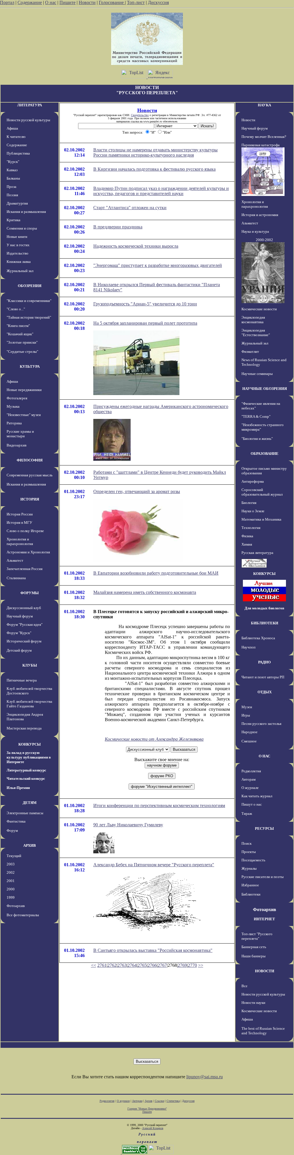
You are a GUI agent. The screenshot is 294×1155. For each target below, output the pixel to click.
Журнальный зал (20, 271)
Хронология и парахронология (20, 541)
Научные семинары (257, 373)
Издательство (17, 253)
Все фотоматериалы (23, 915)
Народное (249, 732)
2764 (132, 965)
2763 (122, 965)
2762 (112, 965)
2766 (152, 965)
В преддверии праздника (117, 226)
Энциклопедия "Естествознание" (255, 332)
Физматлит (250, 351)
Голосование (112, 2)
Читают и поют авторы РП (262, 677)
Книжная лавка (19, 261)
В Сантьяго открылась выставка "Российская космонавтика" (152, 950)
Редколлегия (251, 771)
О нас (50, 2)
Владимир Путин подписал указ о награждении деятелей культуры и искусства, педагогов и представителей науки (161, 191)
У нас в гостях (18, 245)
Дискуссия (158, 2)
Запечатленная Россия (24, 569)
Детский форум (19, 650)
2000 (11, 889)
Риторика (14, 423)
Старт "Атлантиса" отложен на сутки (130, 207)
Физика (247, 536)
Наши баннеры (253, 956)
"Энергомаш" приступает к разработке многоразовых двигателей (157, 265)
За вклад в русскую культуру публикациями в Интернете (29, 757)
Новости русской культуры (28, 120)
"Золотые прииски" (22, 342)
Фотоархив (16, 906)
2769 (182, 965)
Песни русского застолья (261, 723)
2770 (192, 965)
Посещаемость (253, 860)
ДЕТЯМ (29, 802)
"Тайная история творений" (29, 317)
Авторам (248, 779)
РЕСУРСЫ (264, 828)
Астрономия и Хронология (28, 552)
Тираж (246, 813)
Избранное (250, 885)
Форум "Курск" (19, 633)
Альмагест (15, 560)
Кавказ (12, 170)
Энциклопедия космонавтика (253, 319)
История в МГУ (19, 522)
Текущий (14, 856)
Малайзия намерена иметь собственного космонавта (144, 592)
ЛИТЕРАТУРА (29, 105)
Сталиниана (16, 578)
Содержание (30, 2)
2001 (11, 881)
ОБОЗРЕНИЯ (29, 286)
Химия (246, 544)
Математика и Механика (261, 519)
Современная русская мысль (30, 475)
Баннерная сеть (253, 947)
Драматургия (17, 203)
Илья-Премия (18, 788)
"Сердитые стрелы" (22, 351)
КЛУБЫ (29, 665)
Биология (248, 502)
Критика (13, 220)
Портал (7, 2)
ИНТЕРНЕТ (264, 919)
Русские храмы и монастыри (20, 433)
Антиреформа (252, 481)
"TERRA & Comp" (255, 416)
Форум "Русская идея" (24, 624)
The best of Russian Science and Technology (263, 1030)
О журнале (250, 788)
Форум (12, 830)
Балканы (13, 178)
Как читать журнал (256, 796)
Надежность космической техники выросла (135, 246)
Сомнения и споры (22, 228)
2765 (142, 965)
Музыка (13, 406)
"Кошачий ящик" (20, 334)
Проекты (248, 852)
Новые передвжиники (24, 390)
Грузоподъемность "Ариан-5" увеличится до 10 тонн (145, 303)
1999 (11, 897)
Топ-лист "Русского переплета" (256, 936)
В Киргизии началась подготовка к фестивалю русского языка (154, 169)
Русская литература (257, 552)
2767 (162, 965)
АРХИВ (29, 845)
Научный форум (20, 616)
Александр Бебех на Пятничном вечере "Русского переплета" (153, 864)
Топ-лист (136, 2)
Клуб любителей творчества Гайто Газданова (29, 703)
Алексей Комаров (152, 1128)
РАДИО (264, 662)
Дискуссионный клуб (24, 608)
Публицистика (18, 153)
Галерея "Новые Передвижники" (147, 1108)
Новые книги (17, 236)
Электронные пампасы (25, 813)
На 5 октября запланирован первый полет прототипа (145, 323)
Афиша (12, 128)
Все (244, 986)
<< (93, 965)
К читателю (16, 136)
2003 (11, 864)
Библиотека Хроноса (258, 638)
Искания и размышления (26, 211)
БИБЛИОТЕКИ (264, 623)
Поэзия (12, 195)
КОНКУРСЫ (29, 744)
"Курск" (13, 161)
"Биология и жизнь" (257, 438)
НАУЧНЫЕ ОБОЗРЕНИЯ (264, 388)
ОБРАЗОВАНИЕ (264, 453)
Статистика (173, 1100)
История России (20, 514)
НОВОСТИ (264, 971)
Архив (148, 1100)
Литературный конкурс (26, 770)
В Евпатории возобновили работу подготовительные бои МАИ (155, 573)
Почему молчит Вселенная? (263, 136)
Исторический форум (24, 641)
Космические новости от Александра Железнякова (154, 739)
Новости (87, 2)
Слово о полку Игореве (25, 531)
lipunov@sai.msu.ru (204, 1076)
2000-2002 (264, 240)
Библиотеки (250, 894)
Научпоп (248, 647)
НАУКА (264, 105)
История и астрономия (259, 215)
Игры (245, 715)
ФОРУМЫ (29, 593)
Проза (11, 186)
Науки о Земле (252, 511)
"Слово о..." (16, 309)
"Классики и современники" (29, 301)
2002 (11, 872)
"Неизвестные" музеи (24, 415)
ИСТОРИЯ (29, 499)
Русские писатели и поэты (262, 877)
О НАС (264, 756)
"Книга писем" (18, 326)
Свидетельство (140, 115)
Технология (250, 527)
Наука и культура (255, 231)
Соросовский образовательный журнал (262, 492)
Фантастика (16, 821)
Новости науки (253, 1002)
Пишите (67, 2)
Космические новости (259, 309)
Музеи (246, 707)
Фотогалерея (17, 398)
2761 (102, 965)
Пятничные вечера (22, 680)
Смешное (249, 741)
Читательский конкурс (26, 778)
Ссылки (159, 1100)
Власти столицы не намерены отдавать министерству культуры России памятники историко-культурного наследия (155, 152)
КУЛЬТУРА (30, 366)
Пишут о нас (251, 804)
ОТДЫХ (265, 692)
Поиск (246, 843)
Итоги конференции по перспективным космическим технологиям (159, 805)
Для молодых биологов (264, 608)
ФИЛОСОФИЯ (29, 460)
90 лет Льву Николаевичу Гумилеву (128, 824)
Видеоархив (16, 445)
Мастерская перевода (24, 728)
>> (200, 965)
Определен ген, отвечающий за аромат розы (136, 491)
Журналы (249, 868)
